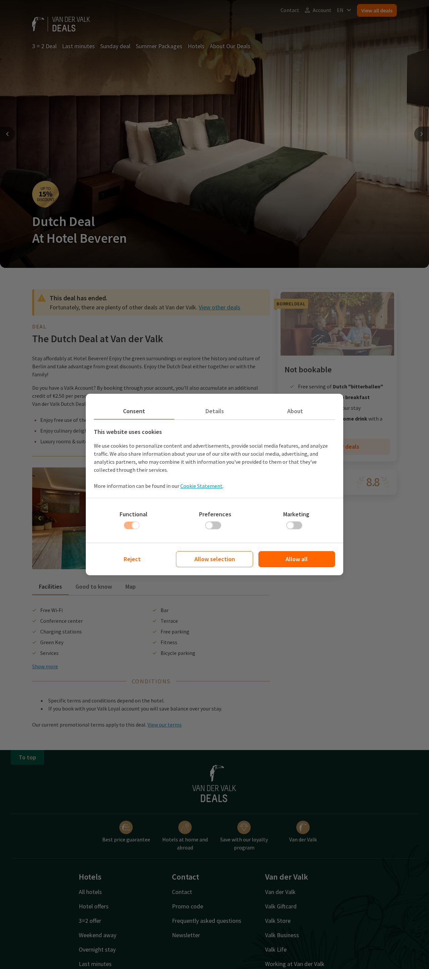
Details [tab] (214, 411)
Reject (132, 559)
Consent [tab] (134, 411)
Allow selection (214, 559)
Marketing (296, 514)
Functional (133, 514)
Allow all (297, 559)
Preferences (215, 514)
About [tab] (295, 411)
